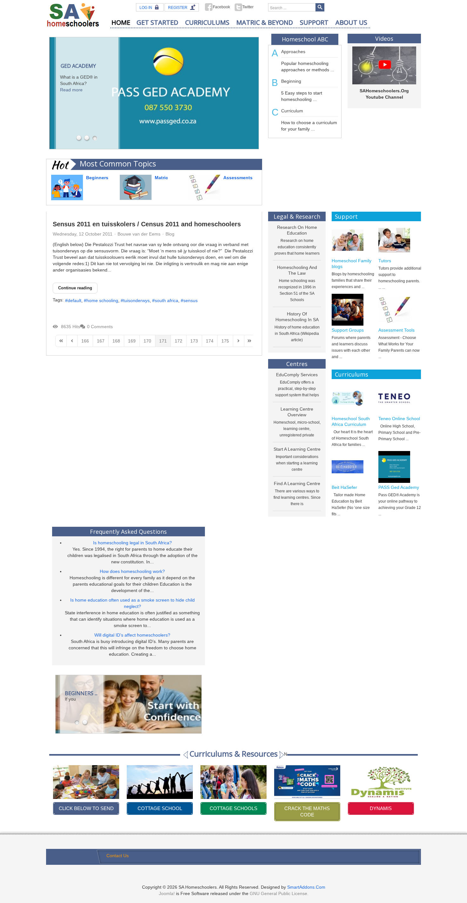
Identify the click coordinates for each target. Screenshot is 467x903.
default (74, 300)
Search (319, 7)
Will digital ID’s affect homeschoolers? (132, 635)
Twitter (248, 7)
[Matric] (136, 186)
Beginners (97, 177)
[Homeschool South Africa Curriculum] (353, 398)
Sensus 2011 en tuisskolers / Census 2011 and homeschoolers (147, 224)
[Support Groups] (353, 310)
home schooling (102, 300)
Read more (71, 89)
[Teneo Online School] (399, 398)
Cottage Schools (160, 808)
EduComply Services (297, 374)
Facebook (221, 7)
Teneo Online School (399, 418)
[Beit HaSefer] (353, 467)
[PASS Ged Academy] (399, 467)
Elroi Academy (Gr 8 (380, 808)
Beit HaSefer (344, 487)
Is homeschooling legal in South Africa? (132, 542)
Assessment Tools (396, 330)
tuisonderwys (136, 300)
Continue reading (75, 288)
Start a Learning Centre (297, 449)
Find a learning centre (297, 483)
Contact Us (117, 855)
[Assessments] (204, 187)
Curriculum (292, 110)
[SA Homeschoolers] (73, 14)
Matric (161, 177)
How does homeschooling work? (132, 571)
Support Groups (348, 330)
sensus (190, 300)
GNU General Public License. (279, 893)
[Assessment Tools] (399, 310)
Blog (170, 233)
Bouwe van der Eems (139, 233)
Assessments (238, 177)
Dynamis (307, 808)
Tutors (384, 260)
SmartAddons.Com (306, 887)
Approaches (293, 51)
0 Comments (100, 326)
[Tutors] (399, 240)
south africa (166, 300)
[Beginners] (67, 187)
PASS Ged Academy (398, 487)
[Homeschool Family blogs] (353, 240)
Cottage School (86, 808)
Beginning (291, 81)
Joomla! (167, 893)
